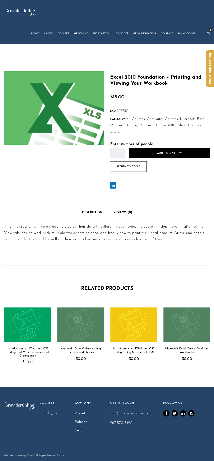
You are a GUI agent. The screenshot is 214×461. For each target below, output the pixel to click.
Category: (118, 119)
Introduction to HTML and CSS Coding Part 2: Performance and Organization (27, 352)
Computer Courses (162, 119)
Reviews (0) (122, 212)
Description (92, 212)
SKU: (113, 111)
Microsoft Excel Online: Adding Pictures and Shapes (80, 350)
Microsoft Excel (192, 119)
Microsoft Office (123, 125)
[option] (27, 341)
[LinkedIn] (183, 413)
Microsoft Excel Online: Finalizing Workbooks (187, 350)
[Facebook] (166, 413)
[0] (208, 33)
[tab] (92, 212)
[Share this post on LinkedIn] (113, 185)
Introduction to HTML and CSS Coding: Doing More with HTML (134, 350)
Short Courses (189, 125)
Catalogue (48, 413)
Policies (81, 422)
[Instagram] (191, 413)
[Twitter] (175, 413)
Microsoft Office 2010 (157, 125)
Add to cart (167, 153)
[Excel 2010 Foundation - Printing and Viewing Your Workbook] (54, 108)
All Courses (135, 119)
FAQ (79, 430)
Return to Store (128, 166)
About (80, 413)
